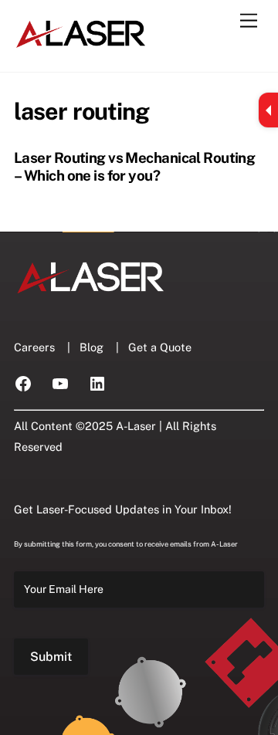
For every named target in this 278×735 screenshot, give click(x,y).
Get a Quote (160, 347)
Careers (34, 347)
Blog (91, 347)
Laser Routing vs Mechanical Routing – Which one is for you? (134, 166)
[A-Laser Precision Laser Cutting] (81, 44)
